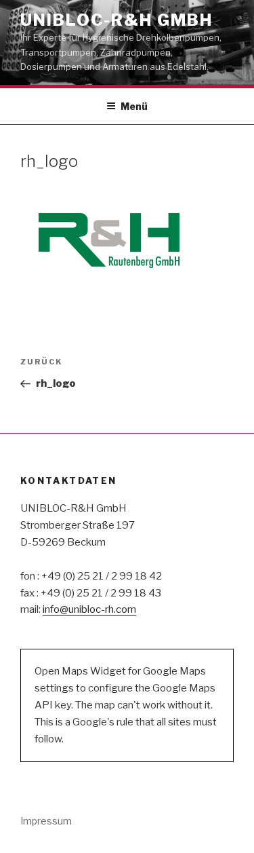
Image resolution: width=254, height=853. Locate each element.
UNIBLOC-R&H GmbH (116, 20)
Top (242, 841)
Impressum (46, 821)
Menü (134, 106)
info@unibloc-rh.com (89, 609)
